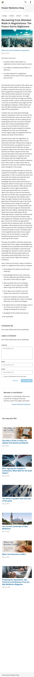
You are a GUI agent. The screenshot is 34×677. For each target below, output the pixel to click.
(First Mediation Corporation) (19, 50)
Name (3, 361)
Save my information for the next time (15, 376)
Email (3, 369)
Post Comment (26, 380)
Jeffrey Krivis (5, 50)
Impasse (18, 16)
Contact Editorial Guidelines (21, 404)
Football (11, 16)
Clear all (15, 380)
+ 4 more (25, 16)
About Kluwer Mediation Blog (10, 675)
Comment (4, 345)
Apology (4, 16)
